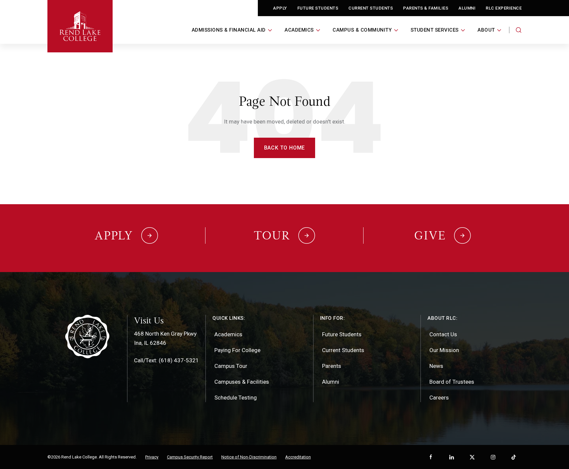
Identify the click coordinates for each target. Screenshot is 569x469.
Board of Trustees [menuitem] (451, 381)
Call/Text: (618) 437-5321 (166, 360)
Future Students (318, 8)
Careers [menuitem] (439, 397)
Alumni (466, 8)
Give (430, 235)
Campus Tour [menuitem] (230, 366)
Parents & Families (425, 8)
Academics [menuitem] (228, 334)
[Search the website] (518, 30)
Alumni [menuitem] (330, 381)
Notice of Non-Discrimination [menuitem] (249, 457)
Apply (280, 8)
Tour (272, 235)
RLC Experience (504, 8)
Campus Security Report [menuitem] (190, 457)
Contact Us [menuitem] (443, 334)
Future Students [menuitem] (342, 334)
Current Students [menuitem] (343, 350)
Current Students (370, 8)
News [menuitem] (436, 366)
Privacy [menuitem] (151, 457)
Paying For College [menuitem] (237, 350)
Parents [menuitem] (331, 366)
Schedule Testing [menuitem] (235, 397)
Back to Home (284, 148)
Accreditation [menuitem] (298, 457)
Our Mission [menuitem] (444, 350)
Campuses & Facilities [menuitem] (241, 381)
